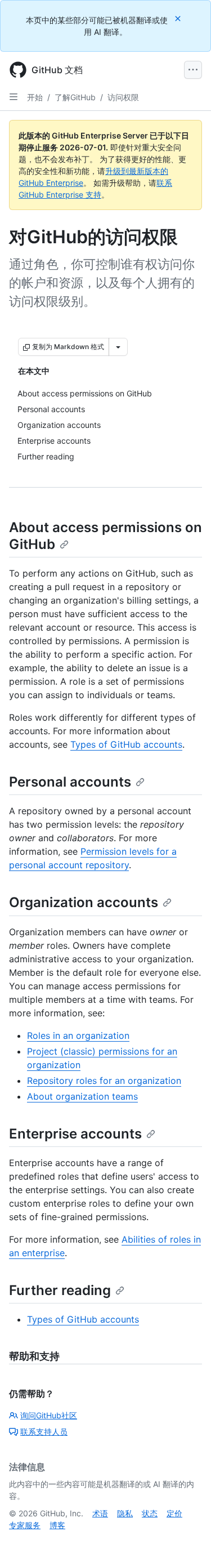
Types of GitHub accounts (126, 744)
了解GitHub (75, 97)
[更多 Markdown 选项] (118, 347)
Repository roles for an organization (104, 1080)
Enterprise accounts (75, 1134)
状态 (150, 1513)
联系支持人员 (44, 1431)
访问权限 (123, 97)
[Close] (179, 18)
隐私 (125, 1513)
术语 (100, 1513)
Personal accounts (70, 782)
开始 (35, 97)
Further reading (60, 1290)
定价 (174, 1513)
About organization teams (82, 1096)
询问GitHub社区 (48, 1415)
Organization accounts (83, 902)
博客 (57, 1525)
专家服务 (25, 1525)
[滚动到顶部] (186, 1542)
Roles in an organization (78, 1035)
